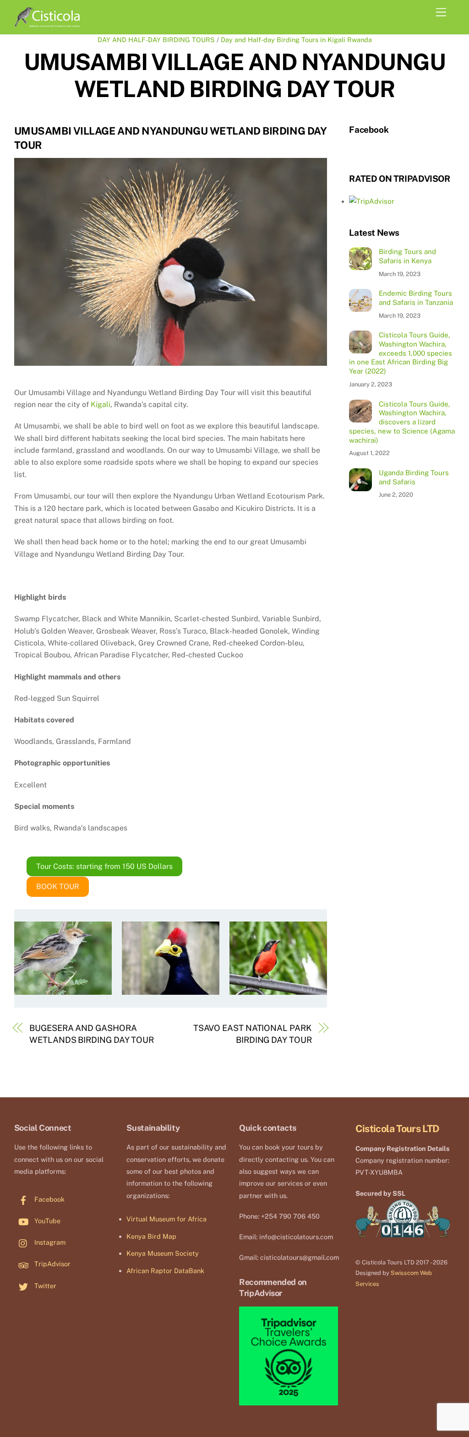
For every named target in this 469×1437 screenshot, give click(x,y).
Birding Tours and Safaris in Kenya (407, 256)
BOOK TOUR (57, 886)
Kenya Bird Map (151, 1236)
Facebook (49, 1199)
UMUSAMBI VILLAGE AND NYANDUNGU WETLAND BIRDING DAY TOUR (234, 76)
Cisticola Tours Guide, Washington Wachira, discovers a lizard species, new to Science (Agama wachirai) (402, 422)
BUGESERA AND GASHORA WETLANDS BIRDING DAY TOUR (91, 1034)
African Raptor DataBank (165, 1270)
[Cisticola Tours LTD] (47, 22)
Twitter (44, 1286)
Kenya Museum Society (162, 1253)
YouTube (46, 1221)
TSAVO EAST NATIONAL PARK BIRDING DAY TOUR (252, 1034)
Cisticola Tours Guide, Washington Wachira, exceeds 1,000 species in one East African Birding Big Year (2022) (400, 353)
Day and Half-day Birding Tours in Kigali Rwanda (296, 39)
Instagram (49, 1242)
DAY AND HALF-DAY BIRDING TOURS (156, 39)
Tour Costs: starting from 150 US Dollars (104, 866)
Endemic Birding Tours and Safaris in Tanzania (416, 297)
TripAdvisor (52, 1264)
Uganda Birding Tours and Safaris (414, 477)
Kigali (100, 404)
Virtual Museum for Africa (166, 1219)
